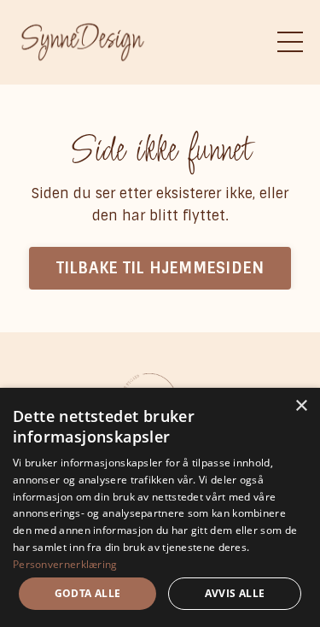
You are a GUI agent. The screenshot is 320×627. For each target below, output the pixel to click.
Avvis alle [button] (235, 593)
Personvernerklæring (65, 564)
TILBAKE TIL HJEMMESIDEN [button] (160, 268)
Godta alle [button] (88, 593)
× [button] (300, 406)
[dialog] (160, 507)
